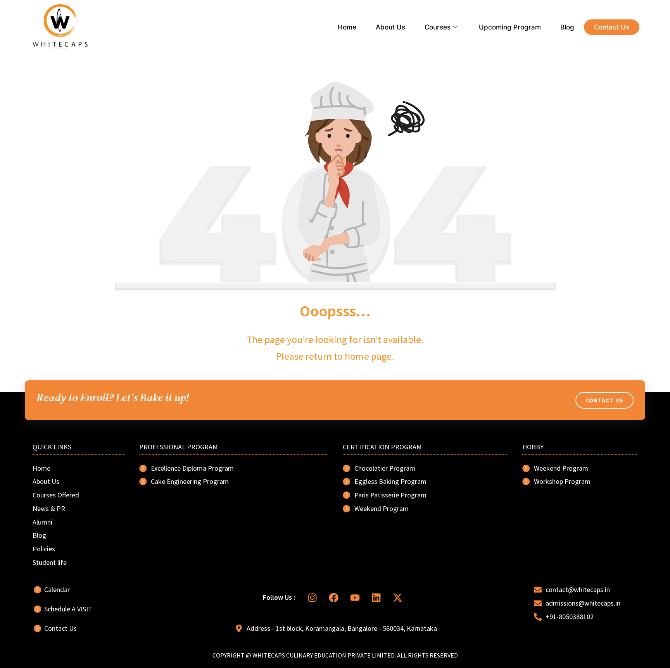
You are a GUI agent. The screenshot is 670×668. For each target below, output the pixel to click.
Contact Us (611, 27)
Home (347, 27)
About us (390, 27)
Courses (438, 27)
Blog (567, 27)
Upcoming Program (510, 27)
